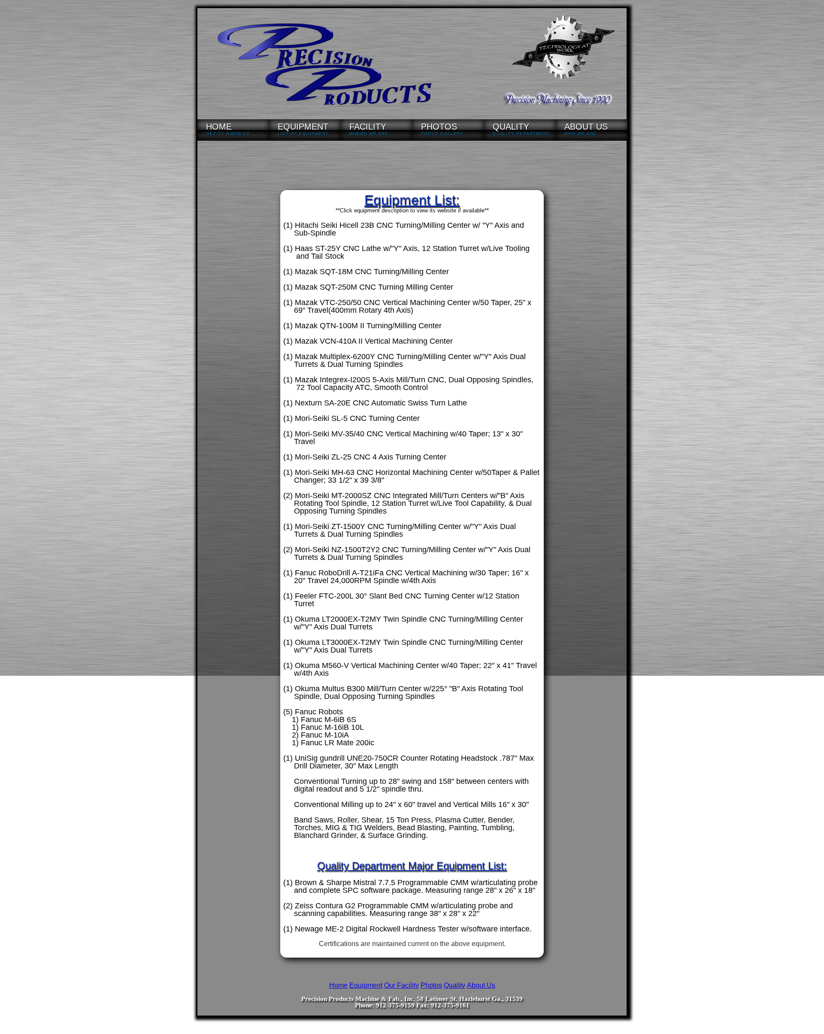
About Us (481, 985)
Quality (454, 985)
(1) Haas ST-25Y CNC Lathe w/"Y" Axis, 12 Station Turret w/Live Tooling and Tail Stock (406, 252)
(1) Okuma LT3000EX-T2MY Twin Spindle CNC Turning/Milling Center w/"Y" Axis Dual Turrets (403, 646)
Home (338, 985)
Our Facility (401, 985)
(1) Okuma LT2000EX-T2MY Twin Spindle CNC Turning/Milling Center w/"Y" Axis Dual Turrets (403, 623)
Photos (431, 985)
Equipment (365, 985)
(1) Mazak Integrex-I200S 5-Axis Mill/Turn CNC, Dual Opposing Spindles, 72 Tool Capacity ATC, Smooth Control (408, 383)
